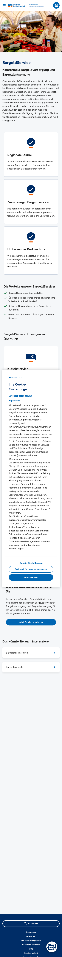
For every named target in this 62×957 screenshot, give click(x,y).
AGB (31, 949)
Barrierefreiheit (31, 953)
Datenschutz (31, 936)
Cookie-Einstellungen (31, 563)
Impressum (31, 932)
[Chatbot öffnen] (51, 946)
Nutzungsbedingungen (31, 940)
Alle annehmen (31, 577)
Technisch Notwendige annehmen (31, 569)
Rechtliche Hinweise (31, 945)
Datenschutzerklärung (20, 395)
